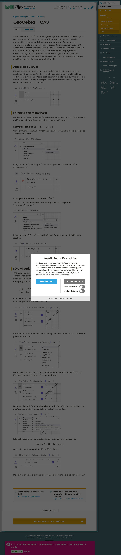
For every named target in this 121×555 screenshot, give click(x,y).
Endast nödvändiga (74, 281)
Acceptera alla (46, 281)
